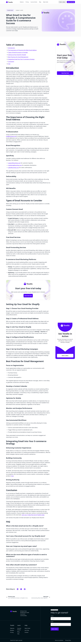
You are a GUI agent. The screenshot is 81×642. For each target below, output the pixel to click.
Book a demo (62, 2)
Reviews (12, 630)
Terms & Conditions (59, 640)
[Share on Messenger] (21, 589)
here (12, 476)
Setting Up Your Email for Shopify (17, 54)
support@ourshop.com (14, 163)
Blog (40, 2)
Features (22, 2)
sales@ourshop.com (13, 167)
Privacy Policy (68, 640)
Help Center (45, 2)
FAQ (9, 64)
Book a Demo (55, 629)
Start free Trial (28, 295)
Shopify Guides (10, 10)
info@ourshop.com (11, 136)
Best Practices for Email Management (18, 57)
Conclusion (11, 61)
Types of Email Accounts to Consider (18, 52)
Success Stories (34, 2)
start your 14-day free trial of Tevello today (33, 515)
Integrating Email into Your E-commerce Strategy (21, 59)
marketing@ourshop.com (15, 165)
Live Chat (27, 630)
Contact (26, 632)
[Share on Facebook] (25, 589)
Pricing (27, 2)
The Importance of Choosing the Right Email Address (22, 50)
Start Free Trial (71, 2)
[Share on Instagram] (18, 589)
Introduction (11, 48)
